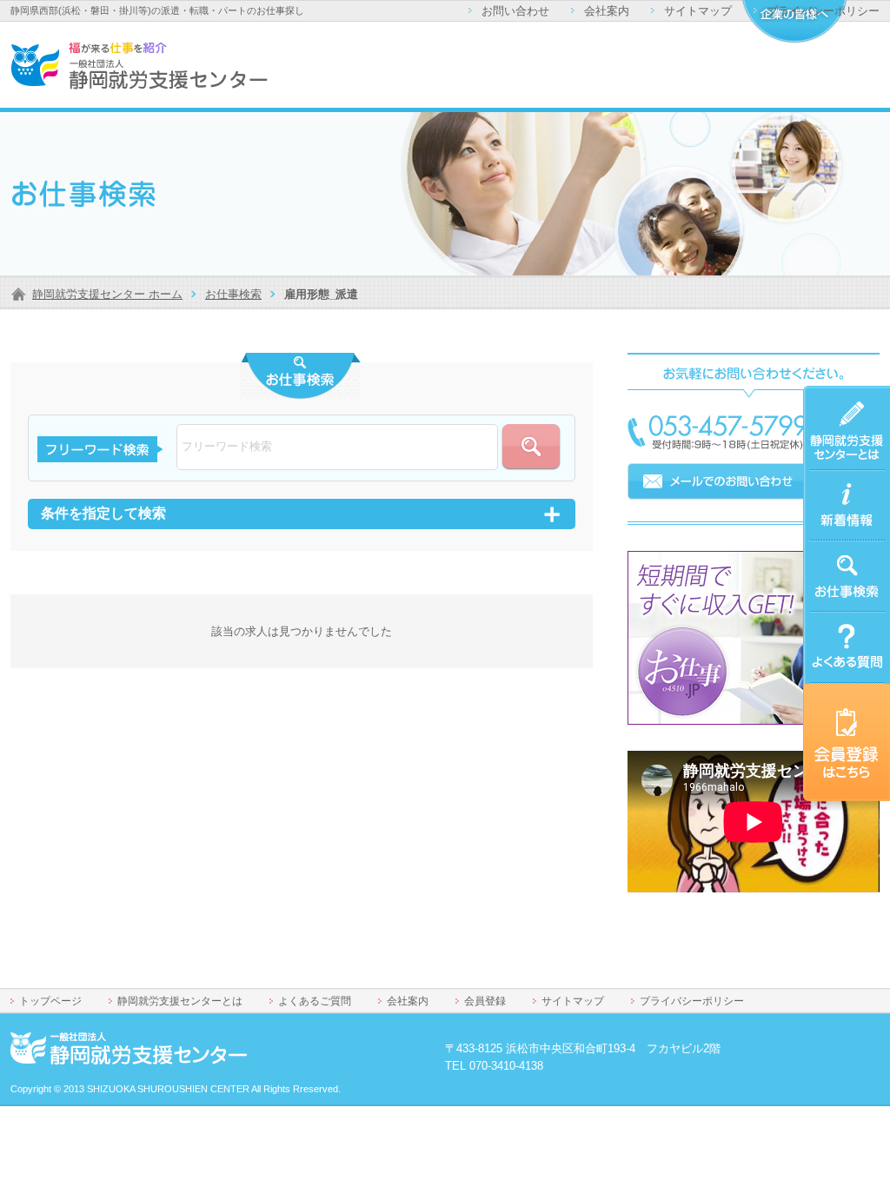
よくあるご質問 (842, 622)
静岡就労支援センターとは (842, 406)
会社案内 (606, 10)
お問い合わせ (515, 10)
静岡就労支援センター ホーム (107, 294)
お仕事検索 (233, 294)
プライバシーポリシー (823, 10)
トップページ (50, 1001)
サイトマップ (698, 10)
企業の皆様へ (794, 21)
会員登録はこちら (842, 704)
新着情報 (825, 480)
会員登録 (485, 1001)
